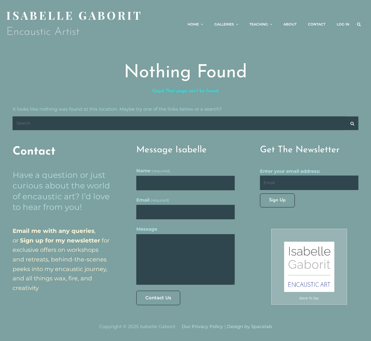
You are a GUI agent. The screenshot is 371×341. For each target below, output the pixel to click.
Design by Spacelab (249, 326)
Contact (316, 24)
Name (153, 171)
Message (146, 229)
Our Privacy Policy (202, 326)
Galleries (224, 24)
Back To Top (309, 298)
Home (193, 24)
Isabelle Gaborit (74, 15)
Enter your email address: (290, 171)
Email (152, 200)
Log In (343, 24)
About (290, 24)
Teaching (258, 24)
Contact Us (158, 298)
